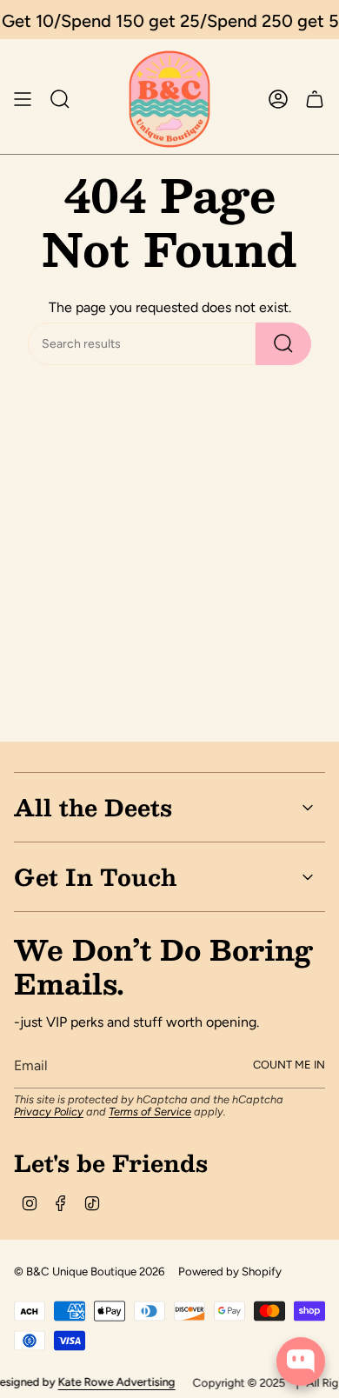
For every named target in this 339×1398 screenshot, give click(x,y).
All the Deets (93, 807)
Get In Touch (95, 876)
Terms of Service (150, 1111)
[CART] (314, 99)
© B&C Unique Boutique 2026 (89, 1271)
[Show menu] (22, 99)
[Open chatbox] (300, 1361)
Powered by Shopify (230, 1271)
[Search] (283, 344)
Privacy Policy (48, 1111)
